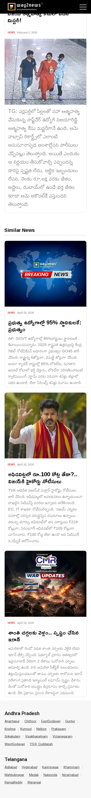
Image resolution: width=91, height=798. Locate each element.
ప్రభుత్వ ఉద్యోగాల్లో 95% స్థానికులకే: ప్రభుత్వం (44, 326)
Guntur (70, 721)
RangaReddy (14, 782)
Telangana (16, 759)
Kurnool (26, 729)
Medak (34, 775)
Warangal (34, 782)
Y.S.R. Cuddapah (41, 744)
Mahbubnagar (14, 775)
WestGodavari (15, 744)
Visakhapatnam (36, 736)
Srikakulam (12, 736)
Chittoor (30, 721)
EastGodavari (51, 721)
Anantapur (12, 721)
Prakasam (58, 729)
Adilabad (11, 767)
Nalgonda (50, 775)
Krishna (10, 729)
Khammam (72, 767)
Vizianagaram (62, 736)
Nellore (41, 729)
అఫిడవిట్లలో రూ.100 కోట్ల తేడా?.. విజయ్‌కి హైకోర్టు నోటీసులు (43, 477)
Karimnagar (50, 767)
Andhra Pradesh (22, 713)
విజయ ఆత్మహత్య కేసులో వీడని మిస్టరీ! (38, 17)
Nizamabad (70, 775)
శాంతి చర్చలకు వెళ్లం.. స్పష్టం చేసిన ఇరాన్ (43, 636)
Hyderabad (29, 767)
